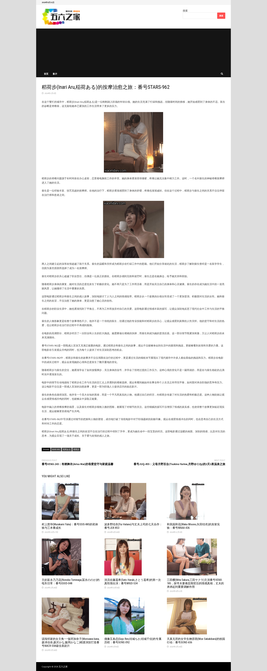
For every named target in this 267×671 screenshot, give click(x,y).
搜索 (185, 10)
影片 (55, 73)
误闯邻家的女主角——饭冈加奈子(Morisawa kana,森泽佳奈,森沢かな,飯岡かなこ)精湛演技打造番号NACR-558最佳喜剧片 (70, 642)
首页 (46, 73)
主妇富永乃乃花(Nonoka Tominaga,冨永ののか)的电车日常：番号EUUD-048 (71, 581)
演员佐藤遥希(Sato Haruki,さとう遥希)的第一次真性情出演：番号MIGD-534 (132, 581)
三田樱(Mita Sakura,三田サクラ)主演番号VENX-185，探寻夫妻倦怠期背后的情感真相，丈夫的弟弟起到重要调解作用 (195, 583)
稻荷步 (76, 449)
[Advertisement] (133, 49)
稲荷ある (67, 449)
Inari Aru (56, 449)
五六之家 (63, 666)
